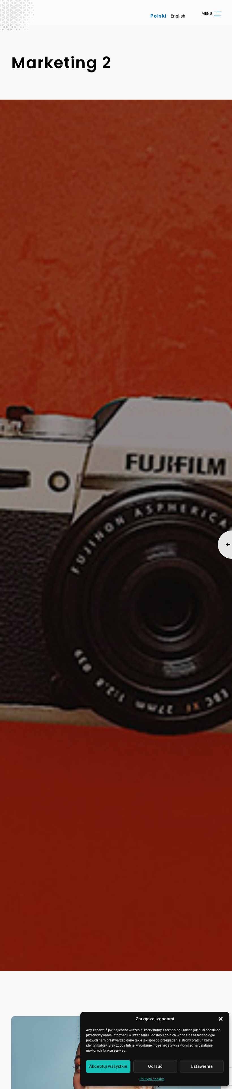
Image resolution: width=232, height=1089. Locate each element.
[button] (221, 1019)
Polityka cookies (151, 1079)
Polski (159, 16)
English (178, 16)
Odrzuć (155, 1066)
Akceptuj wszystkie (108, 1066)
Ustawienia (202, 1066)
